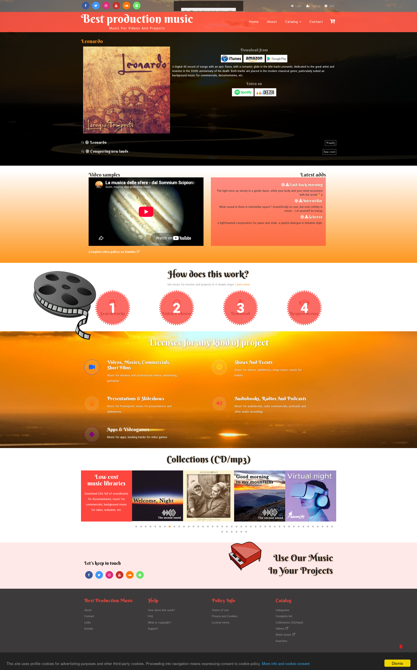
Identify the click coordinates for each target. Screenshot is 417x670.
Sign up (315, 6)
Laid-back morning (306, 184)
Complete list (284, 616)
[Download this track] (287, 185)
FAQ (150, 616)
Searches (281, 641)
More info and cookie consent (286, 663)
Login (298, 6)
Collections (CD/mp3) (289, 623)
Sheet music (284, 635)
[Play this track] (283, 185)
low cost (329, 152)
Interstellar (313, 200)
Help (331, 6)
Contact (316, 21)
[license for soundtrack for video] (91, 368)
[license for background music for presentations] (91, 405)
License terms (221, 623)
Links (87, 623)
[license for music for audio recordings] (219, 405)
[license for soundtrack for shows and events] (219, 368)
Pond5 (330, 143)
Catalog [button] (292, 21)
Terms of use (220, 610)
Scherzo (316, 216)
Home (254, 21)
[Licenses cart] (332, 21)
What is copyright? (159, 623)
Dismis (397, 663)
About (272, 21)
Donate (88, 629)
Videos (280, 629)
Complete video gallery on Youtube (112, 252)
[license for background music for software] (91, 435)
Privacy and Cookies (224, 616)
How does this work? (161, 610)
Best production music (137, 21)
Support (153, 629)
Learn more (242, 285)
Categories (282, 610)
